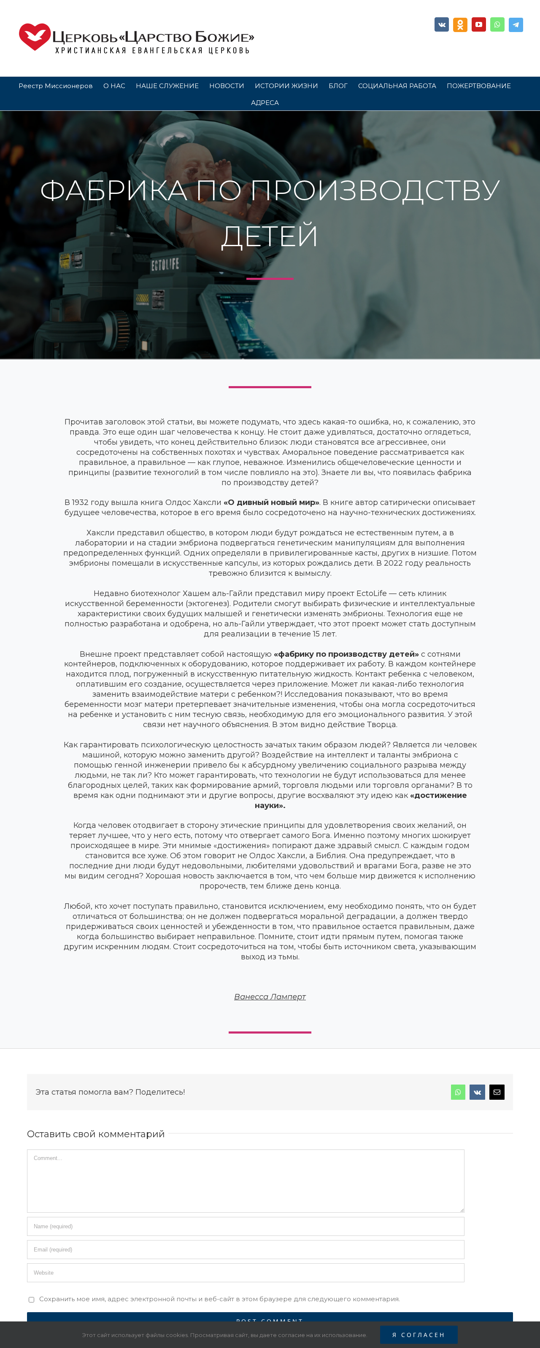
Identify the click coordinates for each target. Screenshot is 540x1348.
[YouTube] (479, 24)
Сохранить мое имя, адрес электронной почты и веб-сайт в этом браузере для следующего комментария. (219, 1299)
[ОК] (460, 25)
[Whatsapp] (497, 24)
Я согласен (419, 1335)
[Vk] (442, 24)
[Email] (497, 1092)
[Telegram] (516, 25)
